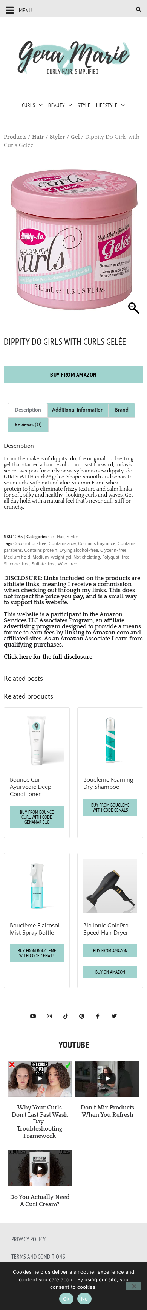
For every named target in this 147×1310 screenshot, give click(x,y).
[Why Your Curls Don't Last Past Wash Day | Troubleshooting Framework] (40, 1079)
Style (84, 105)
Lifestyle (107, 105)
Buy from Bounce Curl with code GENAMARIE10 (37, 817)
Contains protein (40, 550)
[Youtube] (33, 1016)
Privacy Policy (28, 1239)
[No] (133, 1286)
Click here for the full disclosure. (49, 656)
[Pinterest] (82, 1016)
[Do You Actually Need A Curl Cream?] (40, 1168)
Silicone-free (16, 564)
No (84, 1299)
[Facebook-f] (98, 1016)
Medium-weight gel (51, 557)
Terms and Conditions (38, 1256)
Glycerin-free (113, 550)
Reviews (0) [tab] (28, 425)
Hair (38, 137)
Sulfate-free (43, 564)
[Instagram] (49, 1016)
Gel (75, 137)
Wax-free (67, 564)
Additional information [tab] (78, 410)
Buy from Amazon (73, 374)
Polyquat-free (115, 557)
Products (15, 137)
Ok (66, 1299)
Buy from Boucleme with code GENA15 (110, 807)
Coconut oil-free (29, 543)
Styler (57, 137)
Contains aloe (62, 543)
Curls (28, 105)
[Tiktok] (65, 1016)
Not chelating (87, 557)
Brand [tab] (122, 410)
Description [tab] (28, 410)
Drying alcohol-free (79, 550)
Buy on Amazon (110, 972)
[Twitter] (114, 1016)
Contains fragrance (96, 543)
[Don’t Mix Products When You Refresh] (107, 1079)
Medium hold (17, 557)
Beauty (56, 105)
